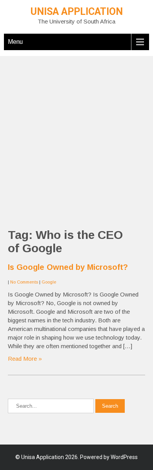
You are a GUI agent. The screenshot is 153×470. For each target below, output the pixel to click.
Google (49, 282)
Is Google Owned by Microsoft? (68, 267)
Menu (15, 41)
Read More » (25, 358)
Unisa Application (77, 11)
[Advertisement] (76, 132)
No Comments (24, 282)
